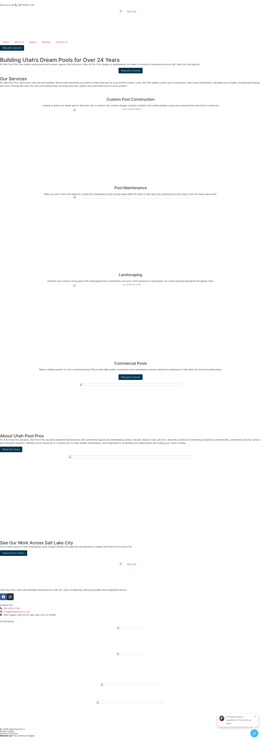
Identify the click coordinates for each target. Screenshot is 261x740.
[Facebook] (3, 596)
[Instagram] (10, 596)
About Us (19, 42)
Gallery (33, 42)
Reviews (46, 42)
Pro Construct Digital (23, 735)
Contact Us (62, 42)
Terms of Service (8, 733)
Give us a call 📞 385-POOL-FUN (17, 5)
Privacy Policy (7, 731)
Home (6, 42)
